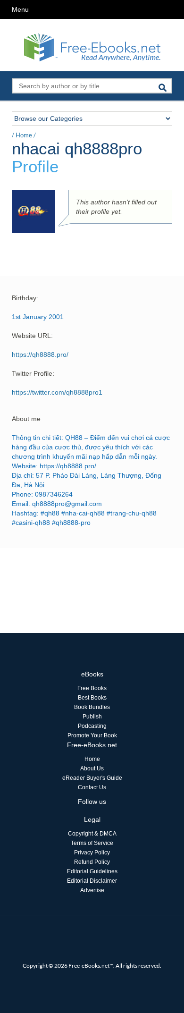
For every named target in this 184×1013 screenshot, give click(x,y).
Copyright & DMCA (92, 833)
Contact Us (92, 787)
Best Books (92, 697)
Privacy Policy (92, 852)
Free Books (92, 688)
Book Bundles (92, 707)
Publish (92, 716)
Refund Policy (92, 862)
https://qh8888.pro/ (40, 354)
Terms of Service (92, 843)
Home (24, 135)
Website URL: (32, 335)
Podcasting (92, 726)
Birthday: (25, 298)
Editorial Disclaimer (92, 881)
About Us (92, 768)
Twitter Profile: (33, 373)
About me (26, 418)
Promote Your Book (92, 735)
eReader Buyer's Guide (92, 778)
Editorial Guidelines (92, 871)
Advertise (92, 890)
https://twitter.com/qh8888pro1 (57, 392)
